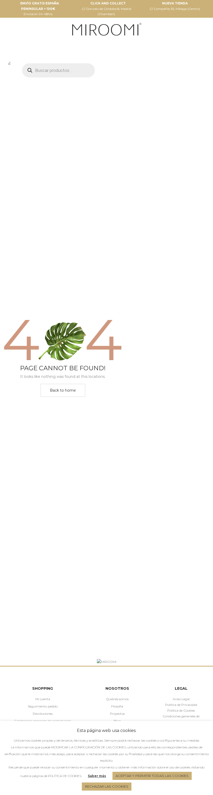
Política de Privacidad (181, 705)
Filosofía (117, 706)
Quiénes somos (117, 699)
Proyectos (117, 714)
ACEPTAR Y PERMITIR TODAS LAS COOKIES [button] (152, 776)
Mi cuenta (42, 699)
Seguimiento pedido (43, 706)
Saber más (97, 776)
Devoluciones (42, 714)
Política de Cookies (181, 710)
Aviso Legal (181, 699)
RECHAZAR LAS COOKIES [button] (106, 786)
